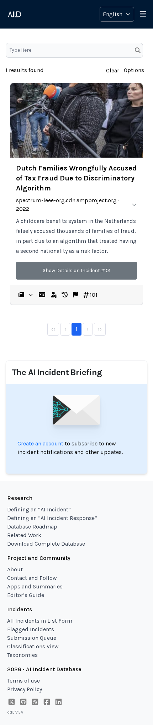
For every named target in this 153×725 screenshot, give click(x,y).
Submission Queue (31, 637)
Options (134, 70)
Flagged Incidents (30, 629)
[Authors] (42, 295)
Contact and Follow (32, 578)
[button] (64, 295)
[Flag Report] (75, 295)
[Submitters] (54, 295)
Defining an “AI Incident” (39, 509)
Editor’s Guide (25, 595)
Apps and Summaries (35, 586)
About (15, 569)
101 (93, 294)
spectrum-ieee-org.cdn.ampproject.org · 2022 (67, 204)
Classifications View (33, 646)
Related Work (24, 535)
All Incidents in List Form (39, 620)
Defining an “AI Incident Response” (52, 518)
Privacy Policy (24, 689)
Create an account (40, 443)
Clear (112, 70)
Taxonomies (22, 655)
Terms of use (23, 680)
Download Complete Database (46, 543)
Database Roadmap (32, 526)
